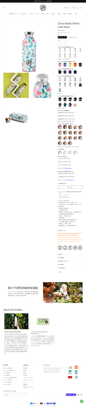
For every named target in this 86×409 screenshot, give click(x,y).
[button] (4, 7)
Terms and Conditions (28, 377)
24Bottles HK (34, 405)
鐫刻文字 (25, 370)
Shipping (59, 32)
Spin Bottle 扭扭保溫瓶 (8, 370)
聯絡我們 (25, 384)
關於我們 (25, 368)
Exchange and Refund (28, 379)
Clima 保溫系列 (6, 375)
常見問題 (25, 375)
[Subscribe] (26, 394)
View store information (64, 196)
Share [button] (60, 272)
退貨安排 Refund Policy (28, 387)
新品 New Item (62, 37)
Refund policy (47, 405)
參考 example (68, 168)
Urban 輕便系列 (6, 372)
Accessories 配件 (7, 384)
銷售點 (24, 372)
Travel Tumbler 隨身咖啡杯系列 (10, 377)
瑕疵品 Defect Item (74, 37)
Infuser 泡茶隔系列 (7, 382)
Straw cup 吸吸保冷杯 (8, 368)
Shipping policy (54, 405)
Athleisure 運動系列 (7, 379)
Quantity (59, 40)
